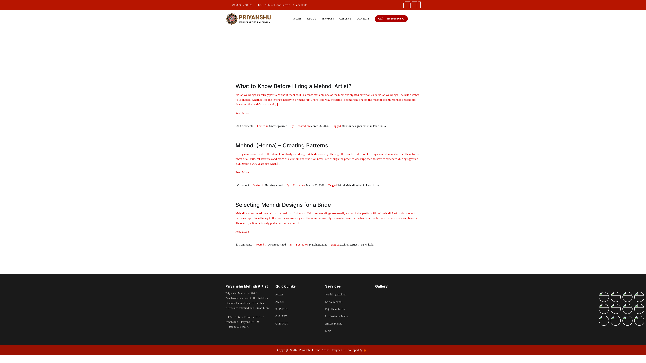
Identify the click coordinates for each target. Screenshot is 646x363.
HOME (297, 18)
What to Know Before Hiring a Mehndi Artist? (293, 86)
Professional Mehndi (337, 316)
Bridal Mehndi (334, 302)
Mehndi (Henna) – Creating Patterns (282, 145)
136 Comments (244, 126)
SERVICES (327, 18)
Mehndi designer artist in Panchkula (364, 126)
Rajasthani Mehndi (336, 309)
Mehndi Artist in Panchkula (356, 244)
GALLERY (345, 18)
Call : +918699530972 (391, 18)
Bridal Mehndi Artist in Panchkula (358, 185)
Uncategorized (278, 126)
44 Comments (244, 244)
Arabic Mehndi (334, 323)
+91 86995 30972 (238, 326)
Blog (328, 330)
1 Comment (242, 185)
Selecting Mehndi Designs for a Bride (283, 204)
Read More (242, 113)
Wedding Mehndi (336, 294)
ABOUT (311, 18)
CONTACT (362, 18)
